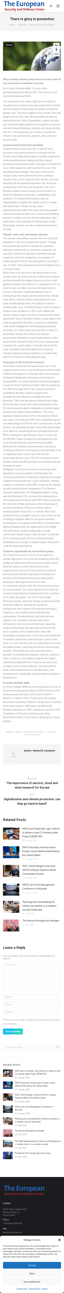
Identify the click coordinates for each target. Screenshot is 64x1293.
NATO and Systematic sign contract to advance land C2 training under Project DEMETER (41, 832)
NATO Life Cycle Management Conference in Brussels (38, 886)
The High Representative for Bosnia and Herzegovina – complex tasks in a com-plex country (38, 1142)
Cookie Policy (22, 1289)
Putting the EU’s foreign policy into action (33, 1153)
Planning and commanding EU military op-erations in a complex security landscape (39, 906)
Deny (32, 1273)
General (9, 45)
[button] (59, 1239)
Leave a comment (32, 735)
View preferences (32, 1281)
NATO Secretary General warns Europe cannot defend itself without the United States (40, 851)
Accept (32, 1265)
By (33, 732)
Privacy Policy (34, 1289)
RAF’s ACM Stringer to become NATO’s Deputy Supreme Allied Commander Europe (39, 870)
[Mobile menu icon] (58, 6)
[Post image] (11, 834)
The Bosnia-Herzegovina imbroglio (40, 920)
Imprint (44, 1289)
